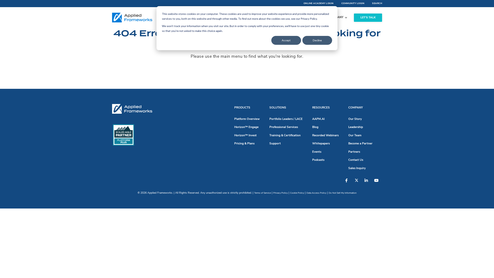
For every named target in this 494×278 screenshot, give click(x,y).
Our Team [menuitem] (354, 135)
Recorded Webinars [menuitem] (325, 135)
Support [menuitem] (275, 143)
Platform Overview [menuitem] (247, 119)
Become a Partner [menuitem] (360, 143)
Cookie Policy (297, 193)
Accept (286, 40)
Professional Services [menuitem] (283, 127)
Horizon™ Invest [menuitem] (245, 135)
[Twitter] (358, 182)
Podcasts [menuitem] (318, 160)
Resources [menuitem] (321, 107)
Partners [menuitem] (354, 152)
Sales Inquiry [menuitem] (357, 168)
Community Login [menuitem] (353, 3)
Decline (317, 40)
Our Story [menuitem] (355, 119)
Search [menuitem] (377, 3)
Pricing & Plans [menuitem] (244, 143)
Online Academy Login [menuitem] (319, 3)
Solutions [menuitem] (277, 107)
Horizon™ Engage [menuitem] (246, 127)
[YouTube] (377, 182)
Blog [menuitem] (315, 127)
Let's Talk (368, 17)
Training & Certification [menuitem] (285, 135)
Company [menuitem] (355, 107)
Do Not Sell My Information (343, 193)
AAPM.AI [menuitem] (318, 119)
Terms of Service (262, 193)
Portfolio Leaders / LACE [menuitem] (286, 119)
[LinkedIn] (368, 182)
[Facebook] (348, 182)
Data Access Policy (316, 193)
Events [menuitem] (316, 152)
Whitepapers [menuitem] (321, 143)
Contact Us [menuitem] (355, 160)
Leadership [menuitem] (355, 127)
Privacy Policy (280, 193)
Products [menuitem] (242, 107)
